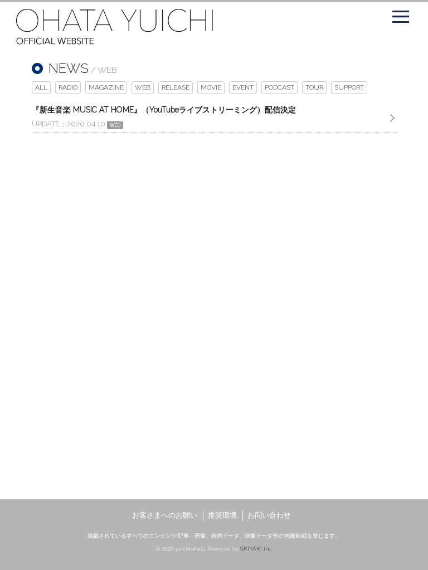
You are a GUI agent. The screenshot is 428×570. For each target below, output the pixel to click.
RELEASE (175, 87)
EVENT (243, 87)
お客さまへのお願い (164, 515)
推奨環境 (222, 515)
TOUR (314, 87)
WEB (142, 87)
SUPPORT (349, 87)
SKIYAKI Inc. (256, 549)
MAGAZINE (106, 87)
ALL (41, 87)
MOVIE (211, 87)
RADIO (68, 87)
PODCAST (279, 87)
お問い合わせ (269, 515)
